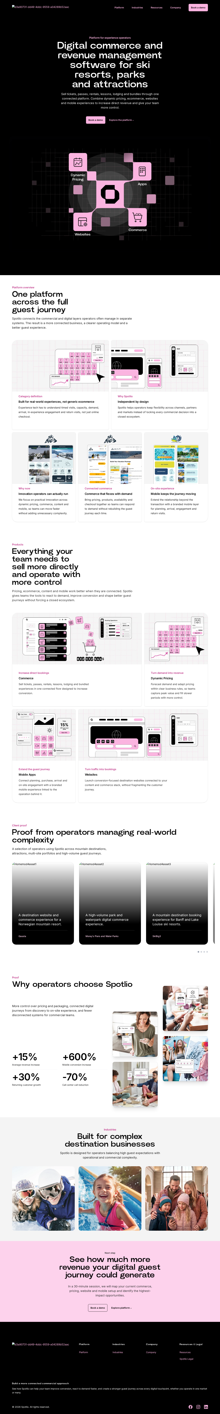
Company (175, 7)
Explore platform (121, 1307)
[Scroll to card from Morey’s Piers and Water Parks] (201, 952)
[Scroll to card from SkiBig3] (204, 952)
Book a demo (198, 7)
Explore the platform (121, 120)
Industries (137, 7)
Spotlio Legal (186, 1358)
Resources (157, 7)
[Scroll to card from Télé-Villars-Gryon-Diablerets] (207, 952)
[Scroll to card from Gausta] (198, 952)
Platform (119, 7)
